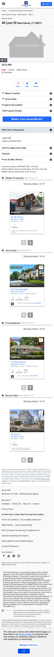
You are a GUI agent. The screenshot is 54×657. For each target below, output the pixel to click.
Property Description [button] (12, 105)
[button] (46, 4)
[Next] (30, 242)
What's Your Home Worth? (27, 119)
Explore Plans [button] (30, 616)
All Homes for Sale (10, 494)
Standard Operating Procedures (15, 536)
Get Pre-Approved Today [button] (14, 148)
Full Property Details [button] (12, 111)
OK (24, 651)
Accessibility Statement (31, 519)
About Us (27, 504)
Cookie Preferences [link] (10, 546)
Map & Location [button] (12, 93)
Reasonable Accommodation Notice (17, 541)
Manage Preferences (28, 645)
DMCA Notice (7, 525)
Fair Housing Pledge (23, 525)
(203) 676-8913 (37, 303)
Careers (36, 504)
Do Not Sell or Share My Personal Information (23, 514)
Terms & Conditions (10, 519)
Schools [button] (6, 153)
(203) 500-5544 (34, 375)
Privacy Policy (8, 509)
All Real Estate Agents (29, 494)
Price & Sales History (12, 159)
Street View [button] (10, 99)
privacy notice (25, 634)
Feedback (6, 504)
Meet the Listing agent (13, 130)
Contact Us (16, 504)
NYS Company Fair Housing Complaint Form (21, 530)
